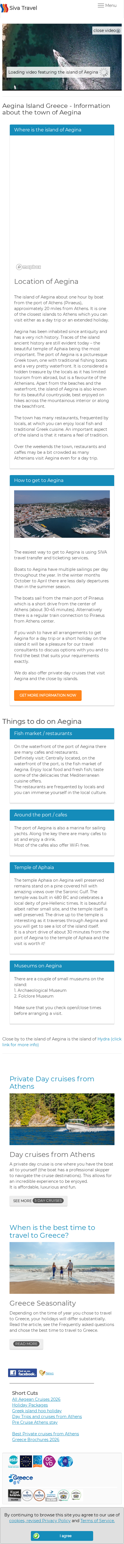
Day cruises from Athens (52, 1154)
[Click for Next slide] (106, 1119)
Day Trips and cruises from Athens (47, 1416)
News (50, 1373)
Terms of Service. (97, 1520)
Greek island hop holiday (37, 1410)
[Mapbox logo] (28, 267)
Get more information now (48, 695)
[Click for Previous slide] (17, 1119)
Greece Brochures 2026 (35, 1439)
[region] (62, 206)
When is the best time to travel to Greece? (52, 1231)
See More (37, 1200)
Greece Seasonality (43, 1303)
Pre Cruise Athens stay (35, 1422)
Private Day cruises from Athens (52, 1082)
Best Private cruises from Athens (45, 1433)
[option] (62, 1119)
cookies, (18, 1520)
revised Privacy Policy (49, 1520)
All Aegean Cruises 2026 (36, 1399)
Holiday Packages (30, 1405)
